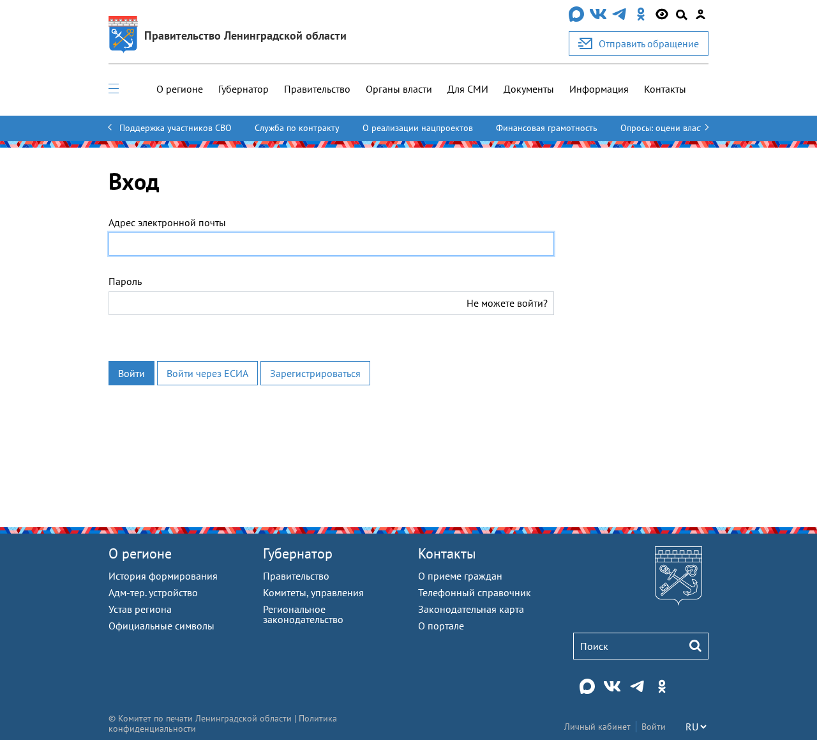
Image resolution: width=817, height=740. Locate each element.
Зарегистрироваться (315, 373)
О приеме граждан (460, 575)
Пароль (125, 281)
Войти (131, 373)
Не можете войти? (507, 303)
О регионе (179, 88)
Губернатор (243, 88)
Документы (529, 88)
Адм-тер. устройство (153, 592)
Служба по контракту (297, 128)
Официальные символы (161, 625)
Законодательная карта (471, 609)
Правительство (317, 88)
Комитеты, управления (313, 592)
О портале (441, 625)
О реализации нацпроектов (418, 128)
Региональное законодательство (303, 614)
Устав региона (140, 609)
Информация (599, 88)
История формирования (163, 575)
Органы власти (399, 88)
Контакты (665, 88)
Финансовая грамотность (546, 128)
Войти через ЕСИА (207, 373)
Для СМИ (467, 88)
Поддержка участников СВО (175, 128)
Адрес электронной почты (167, 222)
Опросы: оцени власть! (665, 128)
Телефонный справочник (474, 592)
